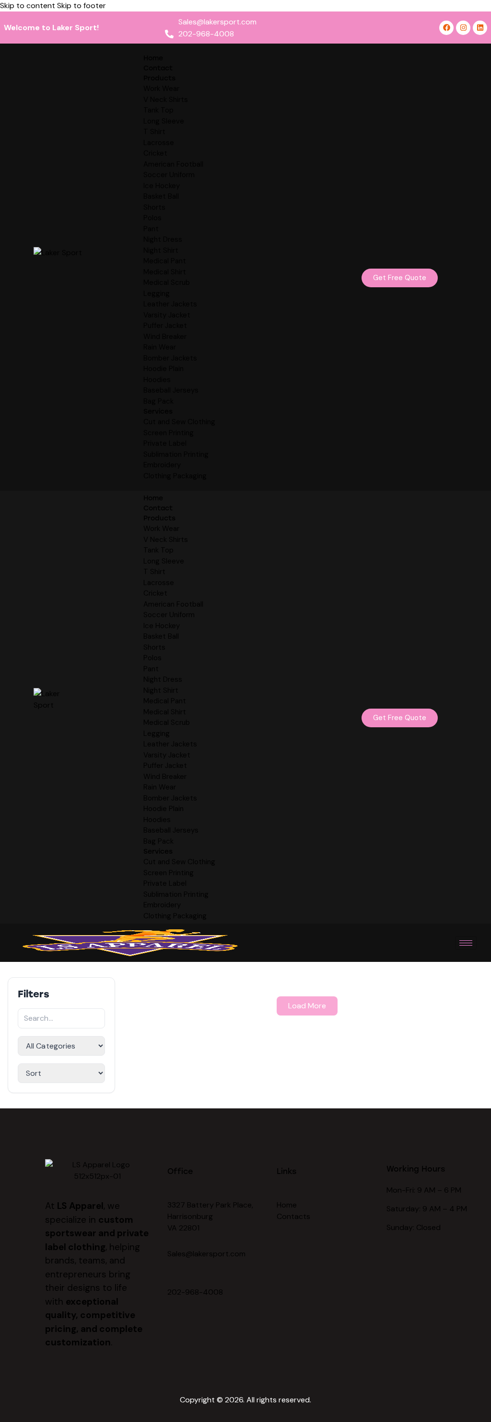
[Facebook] (446, 28)
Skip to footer (81, 5)
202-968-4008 (195, 1292)
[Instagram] (463, 28)
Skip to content (27, 5)
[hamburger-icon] (466, 943)
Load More (307, 1006)
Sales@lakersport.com (206, 1254)
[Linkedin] (480, 28)
